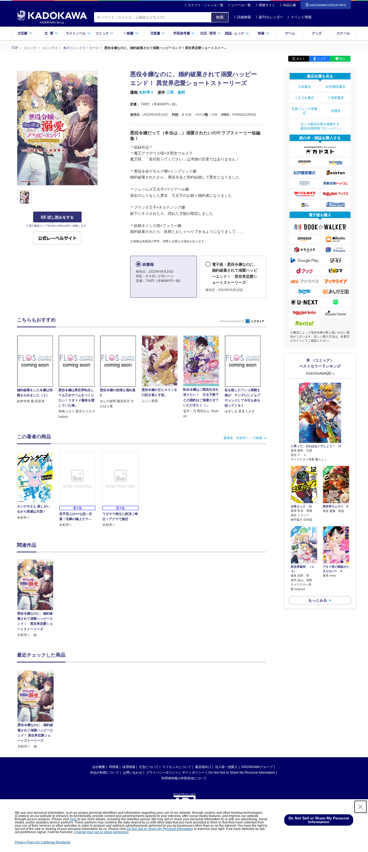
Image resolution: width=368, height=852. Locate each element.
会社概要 (98, 767)
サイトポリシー (193, 772)
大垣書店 (304, 87)
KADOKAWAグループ (257, 767)
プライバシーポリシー (162, 772)
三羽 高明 (175, 92)
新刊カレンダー (271, 17)
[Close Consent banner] (360, 807)
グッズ (317, 33)
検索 (220, 17)
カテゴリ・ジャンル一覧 (205, 5)
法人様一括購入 (226, 767)
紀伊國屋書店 (335, 87)
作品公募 (289, 5)
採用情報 (128, 767)
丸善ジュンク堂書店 (304, 111)
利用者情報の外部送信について (184, 778)
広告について (148, 767)
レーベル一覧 (241, 5)
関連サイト (267, 5)
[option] (38, 598)
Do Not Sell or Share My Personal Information (242, 772)
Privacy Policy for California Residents (43, 842)
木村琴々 (146, 92)
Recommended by (232, 321)
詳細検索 (244, 17)
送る (342, 58)
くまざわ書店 (304, 98)
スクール (343, 33)
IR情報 (114, 767)
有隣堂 (336, 111)
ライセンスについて (176, 767)
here (73, 819)
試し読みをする (60, 217)
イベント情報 (301, 17)
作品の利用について (104, 772)
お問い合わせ (132, 772)
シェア (321, 58)
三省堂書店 (336, 98)
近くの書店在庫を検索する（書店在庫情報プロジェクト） (320, 126)
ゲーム (290, 33)
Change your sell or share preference (101, 832)
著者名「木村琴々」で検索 (242, 438)
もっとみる (317, 600)
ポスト (300, 58)
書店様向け (203, 767)
